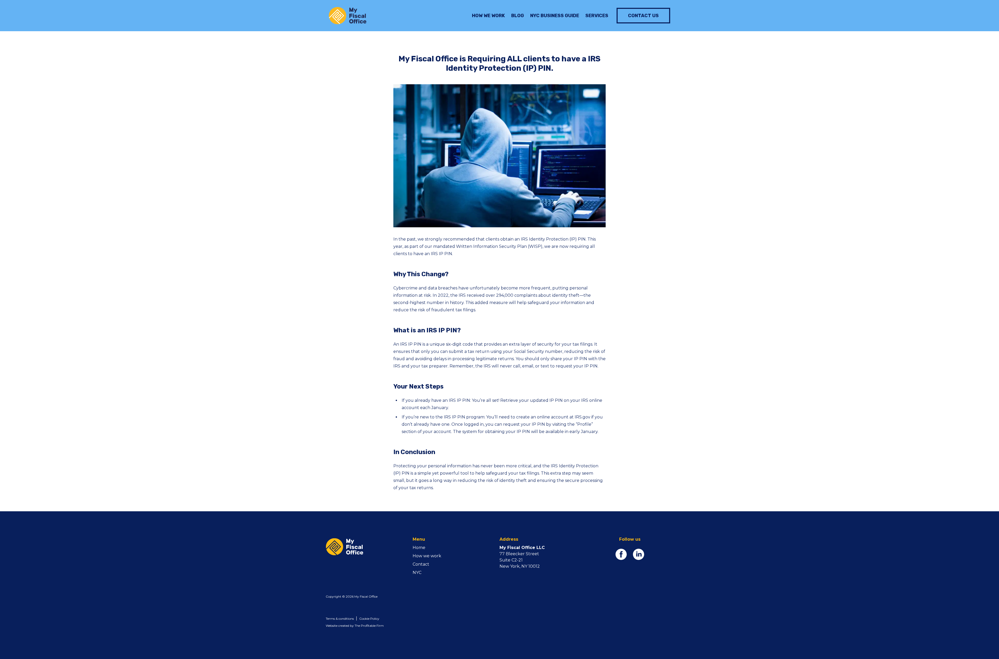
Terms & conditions (340, 619)
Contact (421, 564)
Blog (517, 15)
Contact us (643, 15)
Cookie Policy (369, 619)
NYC (417, 572)
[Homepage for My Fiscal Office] (369, 546)
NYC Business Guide (554, 15)
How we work (488, 15)
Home (419, 547)
